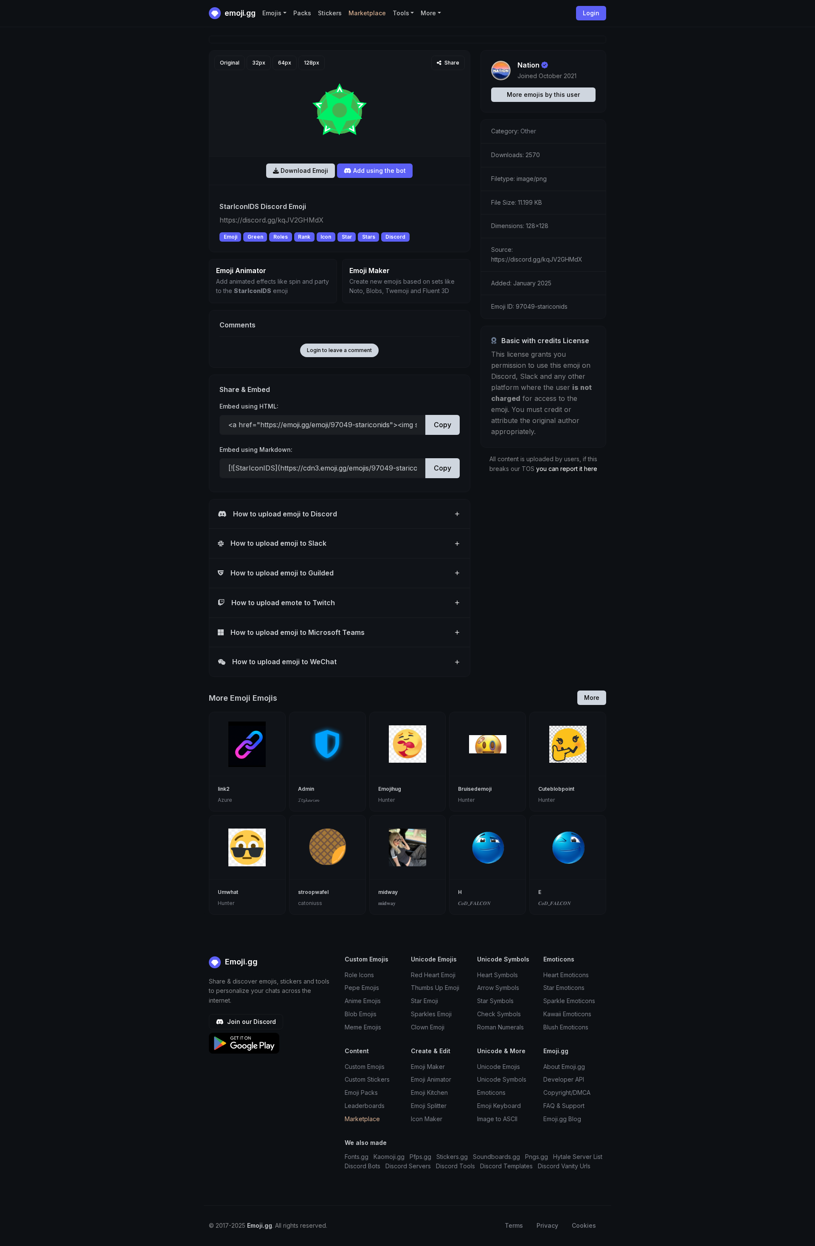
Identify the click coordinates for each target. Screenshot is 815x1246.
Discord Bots (362, 1166)
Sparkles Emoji (431, 1014)
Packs (302, 13)
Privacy (547, 1225)
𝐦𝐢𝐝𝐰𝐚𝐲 (387, 903)
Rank (304, 237)
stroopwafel (313, 892)
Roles (280, 237)
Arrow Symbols (498, 987)
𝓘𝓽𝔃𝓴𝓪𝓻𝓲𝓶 (308, 800)
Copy (442, 424)
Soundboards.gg (496, 1156)
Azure (225, 800)
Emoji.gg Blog (562, 1118)
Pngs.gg (536, 1156)
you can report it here (566, 468)
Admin (306, 789)
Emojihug (389, 789)
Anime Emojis (363, 1000)
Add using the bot (378, 170)
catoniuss (310, 903)
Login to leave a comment (339, 350)
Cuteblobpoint (556, 789)
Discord (395, 237)
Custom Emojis (365, 1066)
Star (347, 237)
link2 (224, 789)
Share (451, 62)
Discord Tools (455, 1166)
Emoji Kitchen (429, 1092)
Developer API (563, 1079)
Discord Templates (506, 1166)
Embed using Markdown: (255, 449)
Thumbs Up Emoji (435, 987)
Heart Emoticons (566, 974)
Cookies (584, 1225)
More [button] (428, 13)
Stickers (330, 13)
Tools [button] (401, 13)
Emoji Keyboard (499, 1105)
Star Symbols (495, 1000)
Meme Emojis (363, 1027)
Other (528, 131)
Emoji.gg (240, 961)
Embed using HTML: (248, 406)
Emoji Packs (361, 1092)
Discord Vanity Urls (564, 1166)
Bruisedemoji (475, 789)
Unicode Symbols (501, 1079)
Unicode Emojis (498, 1066)
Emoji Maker (428, 1066)
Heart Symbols (497, 974)
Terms (514, 1225)
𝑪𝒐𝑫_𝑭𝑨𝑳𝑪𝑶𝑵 (474, 903)
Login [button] (591, 13)
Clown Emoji (427, 1027)
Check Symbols (499, 1014)
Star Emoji (424, 1000)
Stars (368, 237)
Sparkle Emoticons (569, 1000)
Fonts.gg (356, 1156)
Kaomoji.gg (389, 1156)
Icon (325, 237)
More (591, 697)
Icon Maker (426, 1118)
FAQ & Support (564, 1105)
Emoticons (491, 1092)
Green (255, 237)
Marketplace (367, 13)
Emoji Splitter (429, 1105)
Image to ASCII (497, 1118)
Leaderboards (365, 1105)
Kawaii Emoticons (567, 1014)
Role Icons (359, 974)
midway (388, 892)
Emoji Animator (431, 1079)
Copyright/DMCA (566, 1092)
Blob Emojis (361, 1014)
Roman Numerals (500, 1027)
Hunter (386, 800)
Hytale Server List (577, 1156)
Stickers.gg (452, 1156)
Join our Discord (250, 1021)
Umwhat (228, 892)
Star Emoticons (564, 987)
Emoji (230, 237)
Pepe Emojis (362, 987)
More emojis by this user (543, 94)
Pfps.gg (420, 1156)
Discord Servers (408, 1166)
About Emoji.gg (564, 1066)
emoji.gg (239, 12)
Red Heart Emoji (433, 974)
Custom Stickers (367, 1079)
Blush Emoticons (565, 1027)
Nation (528, 65)
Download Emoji (303, 170)
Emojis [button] (271, 13)
